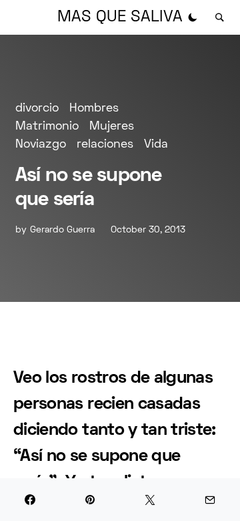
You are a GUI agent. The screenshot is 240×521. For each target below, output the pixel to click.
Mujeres (111, 126)
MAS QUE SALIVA (120, 17)
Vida (156, 144)
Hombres (94, 108)
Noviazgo (40, 144)
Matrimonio (47, 126)
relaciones (105, 144)
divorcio (37, 108)
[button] (193, 17)
